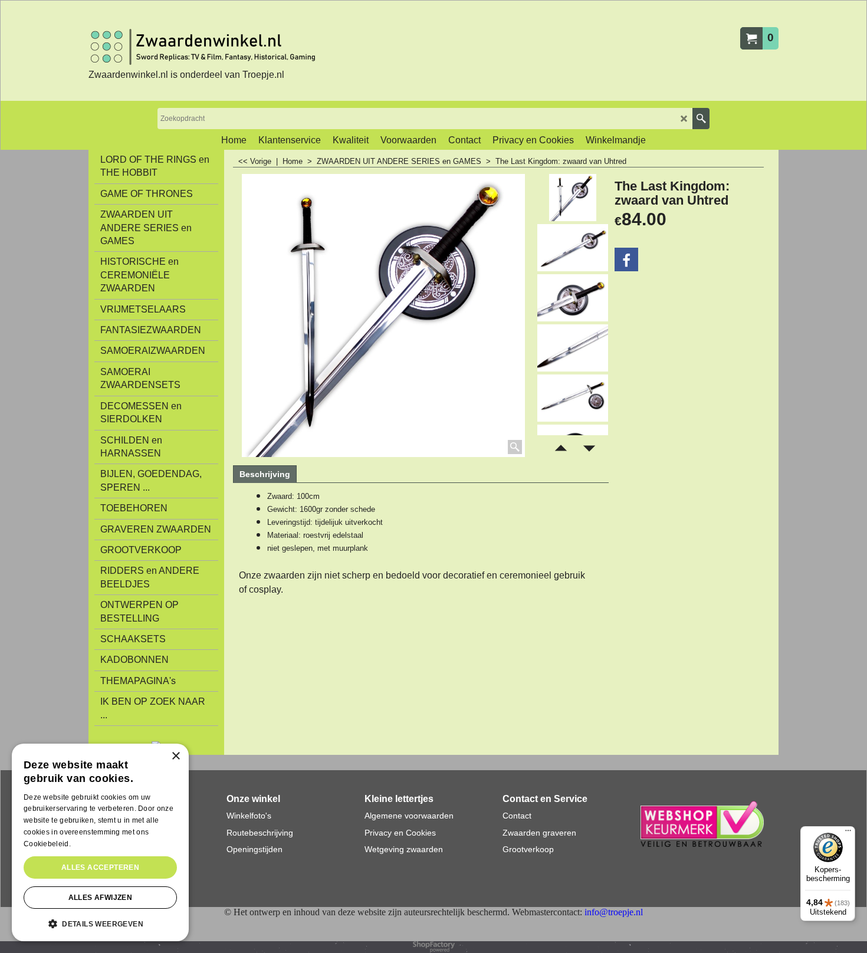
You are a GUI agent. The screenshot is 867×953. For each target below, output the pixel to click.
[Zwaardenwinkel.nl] (206, 47)
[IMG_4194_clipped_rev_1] (572, 398)
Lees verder (93, 844)
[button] (100, 922)
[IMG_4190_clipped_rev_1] (572, 297)
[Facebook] (626, 259)
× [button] (175, 756)
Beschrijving (264, 474)
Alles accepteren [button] (100, 867)
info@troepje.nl (613, 912)
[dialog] (100, 842)
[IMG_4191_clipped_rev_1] (572, 348)
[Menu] (848, 833)
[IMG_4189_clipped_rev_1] (572, 247)
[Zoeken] (701, 118)
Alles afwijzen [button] (100, 897)
